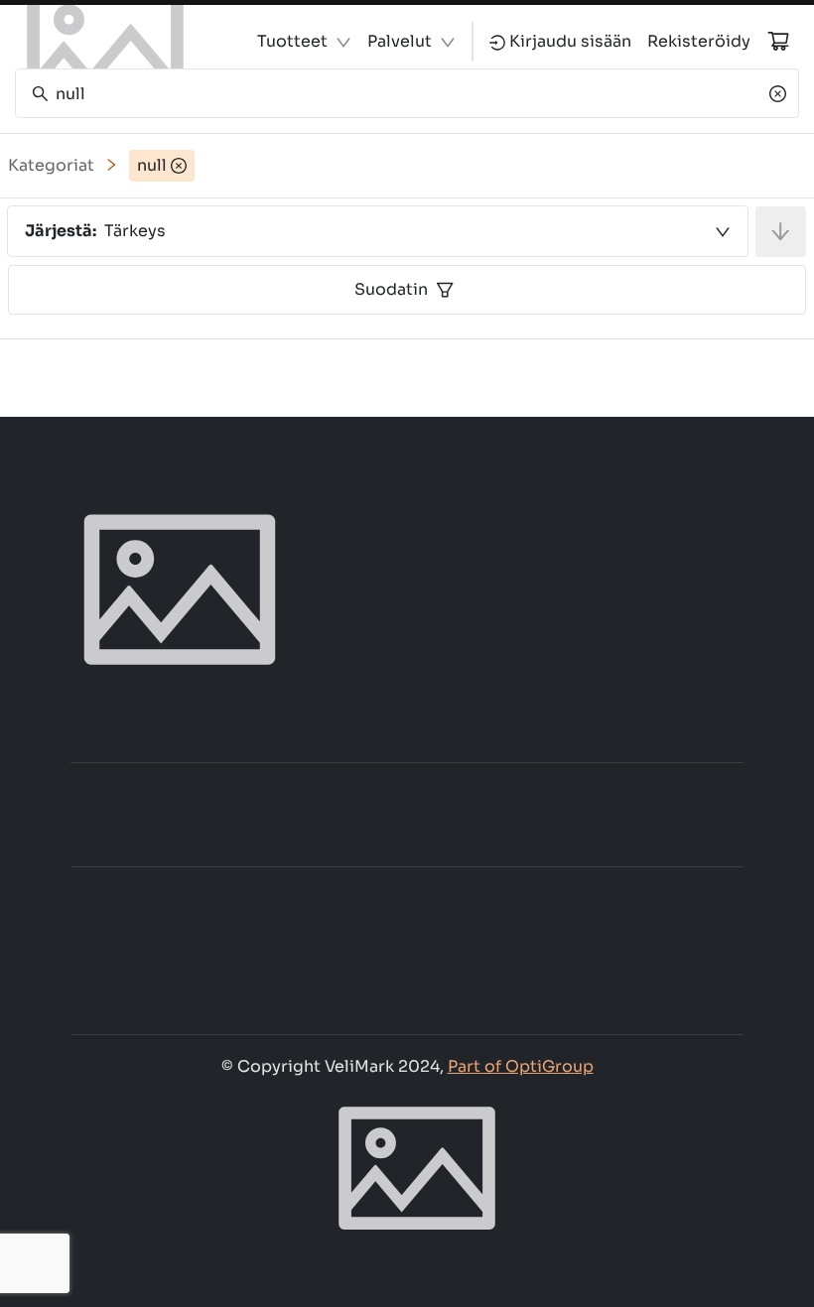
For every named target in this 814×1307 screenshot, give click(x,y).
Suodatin (391, 289)
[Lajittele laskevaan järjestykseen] (780, 231)
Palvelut (399, 41)
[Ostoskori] (778, 41)
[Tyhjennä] (777, 93)
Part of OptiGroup (521, 1066)
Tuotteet (292, 41)
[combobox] (377, 231)
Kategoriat (51, 165)
